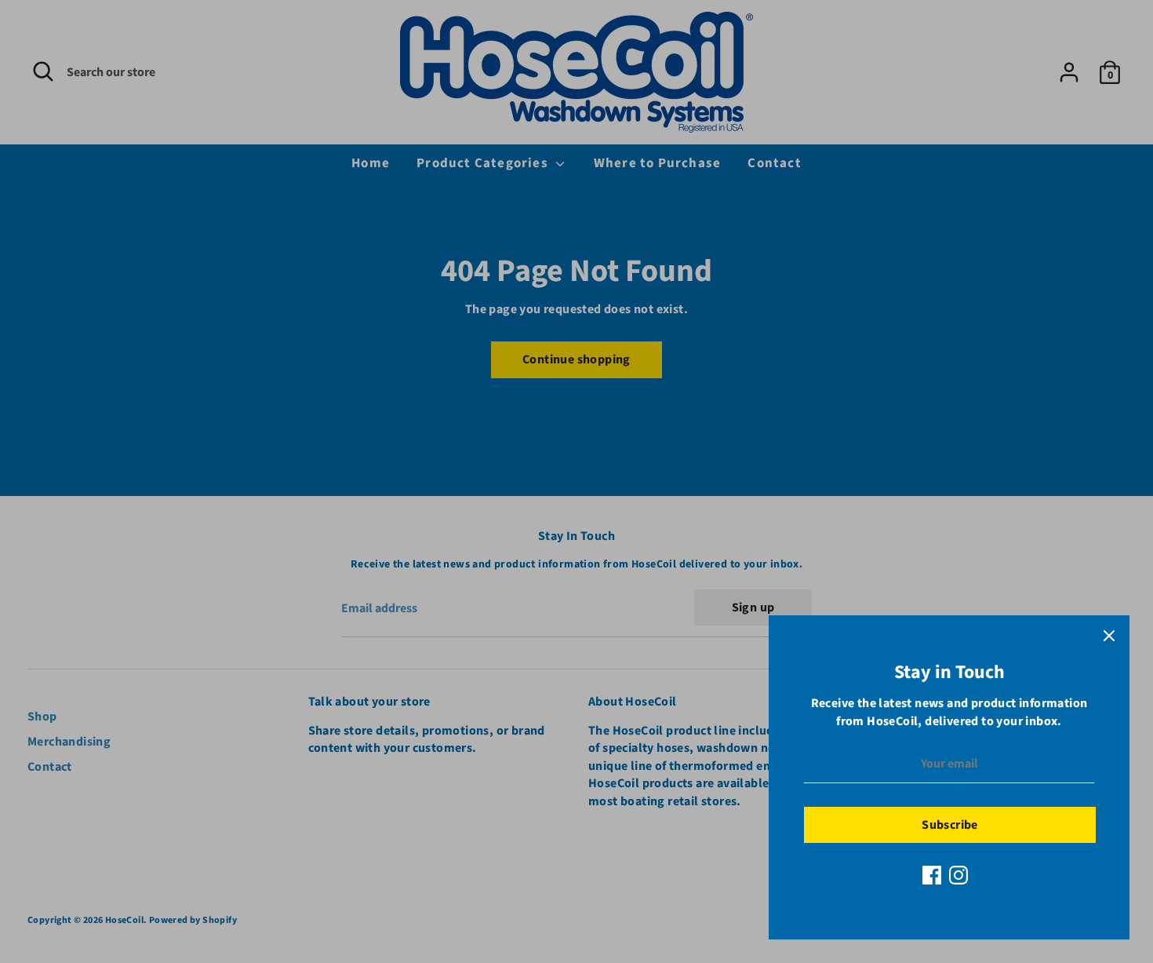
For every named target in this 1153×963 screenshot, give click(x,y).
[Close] (1109, 635)
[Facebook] (931, 875)
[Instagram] (958, 875)
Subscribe (950, 825)
